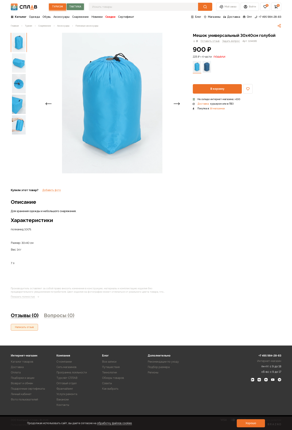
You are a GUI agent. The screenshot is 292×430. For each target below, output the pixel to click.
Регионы (153, 372)
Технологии (109, 372)
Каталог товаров (22, 361)
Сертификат (126, 16)
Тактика (75, 6)
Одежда (34, 16)
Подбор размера (159, 367)
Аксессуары (61, 16)
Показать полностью (23, 296)
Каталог (20, 16)
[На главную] (24, 6)
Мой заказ (230, 6)
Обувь (47, 16)
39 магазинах (217, 108)
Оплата (16, 372)
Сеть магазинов (66, 367)
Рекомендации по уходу (163, 361)
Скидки (110, 16)
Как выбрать (110, 388)
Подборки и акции (22, 377)
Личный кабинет (21, 394)
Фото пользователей (24, 399)
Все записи (109, 361)
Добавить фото (51, 190)
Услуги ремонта (66, 394)
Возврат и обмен (22, 383)
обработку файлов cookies (114, 423)
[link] (279, 25)
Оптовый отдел (66, 383)
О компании (64, 361)
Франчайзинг (64, 388)
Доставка (233, 16)
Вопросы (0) (59, 315)
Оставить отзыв (210, 41)
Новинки (97, 16)
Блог (198, 16)
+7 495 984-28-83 (270, 16)
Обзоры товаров (113, 377)
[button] (265, 7)
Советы (107, 383)
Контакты (62, 405)
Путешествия (111, 367)
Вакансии (62, 399)
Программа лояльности (71, 372)
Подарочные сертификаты (28, 388)
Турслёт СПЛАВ (66, 377)
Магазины (214, 16)
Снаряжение (80, 16)
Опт (249, 16)
